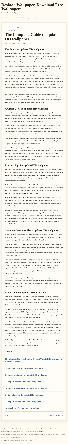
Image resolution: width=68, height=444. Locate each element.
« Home (7, 415)
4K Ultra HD (18, 18)
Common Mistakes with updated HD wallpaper (26, 375)
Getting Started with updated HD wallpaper (24, 368)
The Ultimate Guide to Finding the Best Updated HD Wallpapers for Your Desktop (20, 428)
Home (3, 18)
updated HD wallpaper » (56, 415)
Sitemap (30, 440)
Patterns (12, 18)
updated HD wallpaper (14, 27)
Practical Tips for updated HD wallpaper (23, 408)
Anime (38, 18)
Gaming (33, 18)
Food (7, 18)
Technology (26, 18)
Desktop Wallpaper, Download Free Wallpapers (32, 6)
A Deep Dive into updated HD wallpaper (23, 381)
